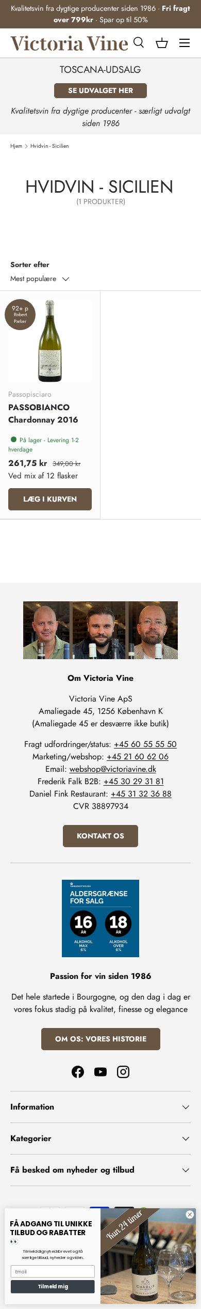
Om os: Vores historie (100, 1039)
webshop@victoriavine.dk (113, 769)
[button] (161, 43)
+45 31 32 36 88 (141, 794)
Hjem (16, 146)
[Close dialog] (190, 1214)
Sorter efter (29, 264)
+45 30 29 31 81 (134, 781)
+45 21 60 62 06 (138, 756)
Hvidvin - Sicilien (49, 146)
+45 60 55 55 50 (145, 744)
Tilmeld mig (53, 1286)
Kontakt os (100, 836)
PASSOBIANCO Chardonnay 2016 (43, 413)
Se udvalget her (100, 90)
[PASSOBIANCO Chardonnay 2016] (50, 341)
